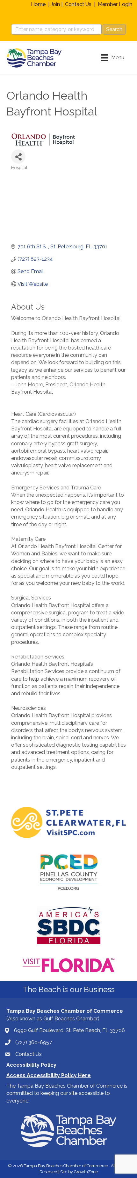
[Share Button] (18, 156)
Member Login (115, 4)
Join (55, 4)
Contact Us (78, 4)
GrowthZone (86, 1171)
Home (38, 4)
